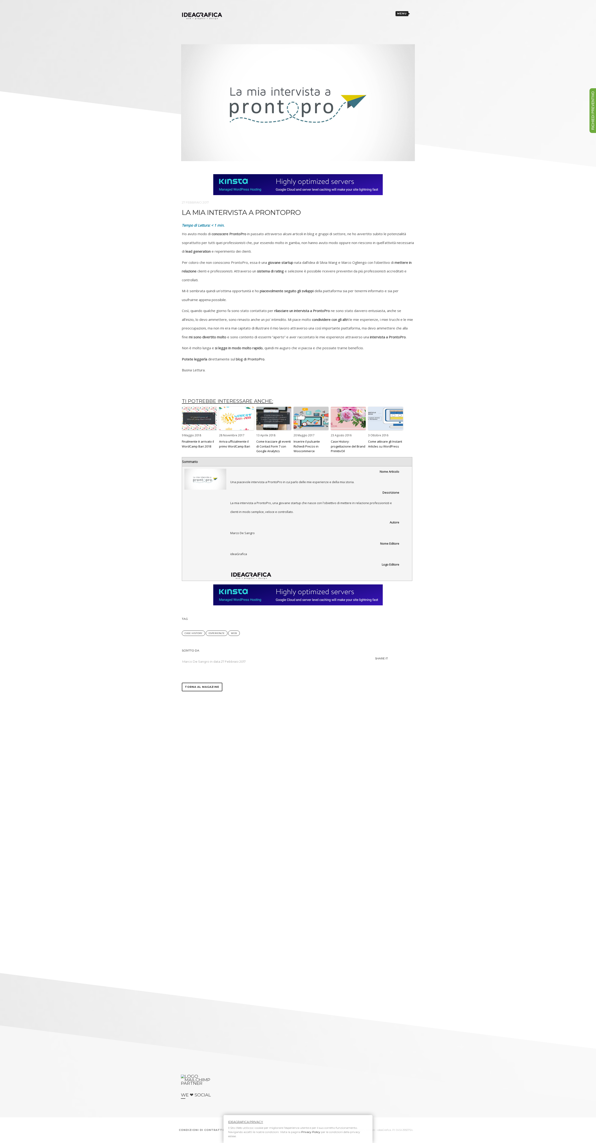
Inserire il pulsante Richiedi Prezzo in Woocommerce (307, 446)
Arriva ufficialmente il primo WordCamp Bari (234, 443)
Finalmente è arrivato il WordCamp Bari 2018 (198, 443)
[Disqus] (298, 749)
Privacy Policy (310, 1132)
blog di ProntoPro (250, 359)
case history (193, 633)
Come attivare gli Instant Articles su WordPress (385, 443)
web (234, 633)
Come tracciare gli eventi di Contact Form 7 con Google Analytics (273, 446)
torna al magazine (202, 687)
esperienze (217, 633)
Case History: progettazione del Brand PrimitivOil (348, 446)
